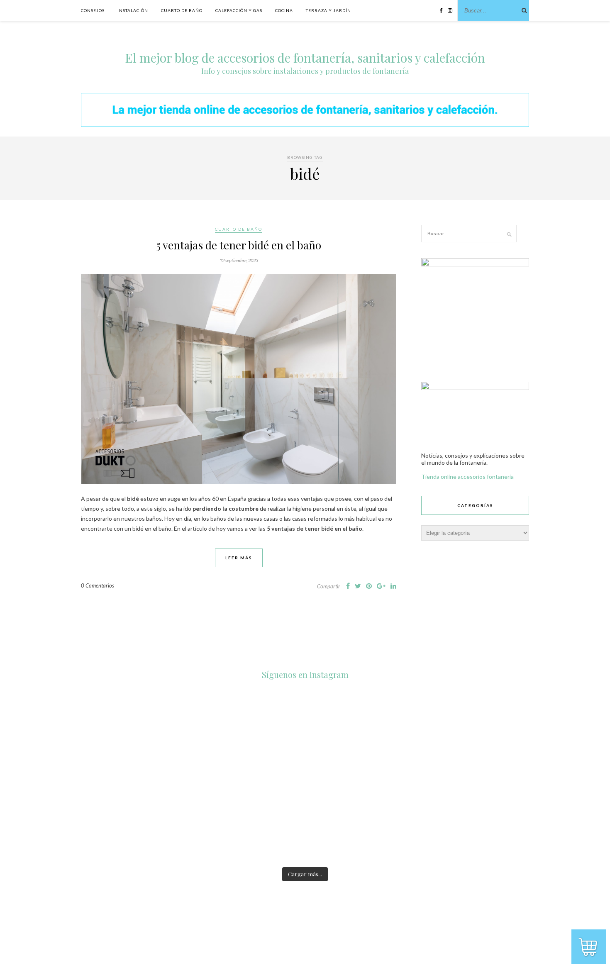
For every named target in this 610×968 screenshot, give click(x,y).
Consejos (93, 10)
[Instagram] (204, 762)
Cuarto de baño (182, 10)
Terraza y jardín (328, 10)
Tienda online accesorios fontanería (467, 476)
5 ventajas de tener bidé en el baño (238, 245)
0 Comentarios (97, 585)
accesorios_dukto (168, 692)
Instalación (132, 10)
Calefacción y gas (238, 10)
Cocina (284, 10)
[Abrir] (169, 727)
